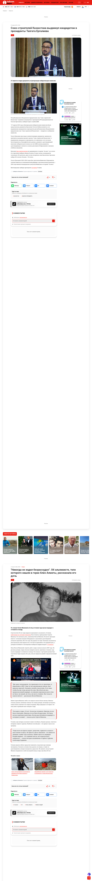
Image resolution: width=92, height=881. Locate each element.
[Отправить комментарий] (53, 221)
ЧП (21, 804)
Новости (21, 2)
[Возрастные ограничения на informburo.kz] (79, 2)
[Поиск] (81, 2)
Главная (5, 10)
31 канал (16, 804)
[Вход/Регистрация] (84, 2)
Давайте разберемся (36, 2)
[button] (83, 7)
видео (23, 566)
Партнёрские (63, 2)
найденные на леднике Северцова (21, 635)
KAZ (88, 2)
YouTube (71, 2)
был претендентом (22, 151)
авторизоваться (23, 217)
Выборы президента (27, 196)
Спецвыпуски (55, 2)
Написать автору (76, 35)
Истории (27, 2)
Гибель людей (39, 804)
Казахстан (16, 196)
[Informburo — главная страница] (9, 2)
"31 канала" (50, 644)
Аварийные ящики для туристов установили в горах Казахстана (43, 772)
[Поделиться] (89, 878)
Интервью (46, 2)
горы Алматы (29, 804)
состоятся (34, 167)
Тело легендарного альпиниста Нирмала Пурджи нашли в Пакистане (21, 773)
